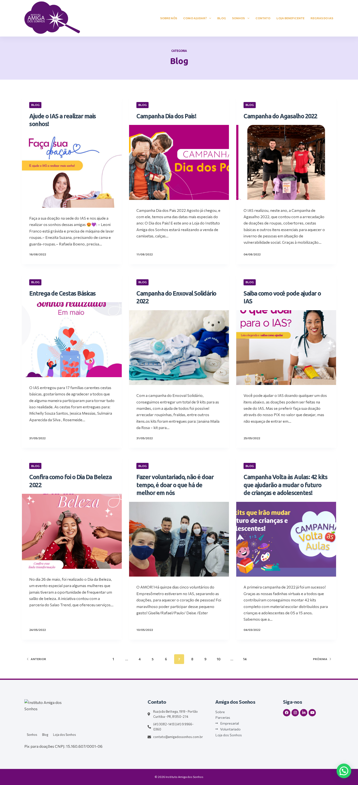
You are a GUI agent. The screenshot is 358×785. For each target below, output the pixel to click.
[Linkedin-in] (303, 712)
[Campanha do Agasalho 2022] (286, 162)
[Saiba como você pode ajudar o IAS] (286, 347)
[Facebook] (286, 712)
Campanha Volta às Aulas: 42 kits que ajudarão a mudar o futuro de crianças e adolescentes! (285, 485)
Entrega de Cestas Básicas (62, 293)
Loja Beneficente (290, 18)
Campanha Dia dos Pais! (166, 116)
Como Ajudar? (195, 18)
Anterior (38, 659)
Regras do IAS (322, 18)
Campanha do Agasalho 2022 (280, 116)
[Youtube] (312, 712)
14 (245, 659)
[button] (344, 771)
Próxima (320, 659)
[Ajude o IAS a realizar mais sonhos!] (72, 170)
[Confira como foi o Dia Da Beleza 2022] (72, 531)
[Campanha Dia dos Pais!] (179, 162)
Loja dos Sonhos (64, 735)
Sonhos (238, 18)
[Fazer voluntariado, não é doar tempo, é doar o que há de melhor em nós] (179, 539)
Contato (262, 18)
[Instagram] (295, 712)
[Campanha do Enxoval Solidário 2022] (179, 347)
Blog (221, 18)
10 (218, 659)
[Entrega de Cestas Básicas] (72, 339)
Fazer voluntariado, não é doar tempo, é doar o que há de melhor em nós (175, 485)
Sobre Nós (168, 18)
